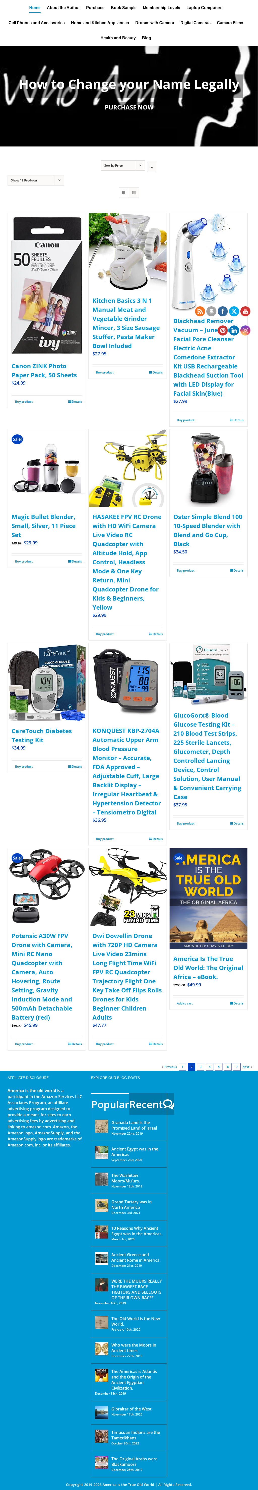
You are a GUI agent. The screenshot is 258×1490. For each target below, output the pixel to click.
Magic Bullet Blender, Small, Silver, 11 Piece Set (44, 525)
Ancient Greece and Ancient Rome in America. (135, 1257)
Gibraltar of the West (131, 1409)
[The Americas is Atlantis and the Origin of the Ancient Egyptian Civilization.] (101, 1375)
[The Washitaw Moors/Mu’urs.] (101, 1179)
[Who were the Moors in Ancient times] (101, 1348)
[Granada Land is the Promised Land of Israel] (101, 1126)
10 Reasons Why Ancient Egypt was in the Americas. (137, 1231)
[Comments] (168, 1104)
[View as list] (134, 193)
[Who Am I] (129, 96)
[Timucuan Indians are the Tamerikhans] (101, 1436)
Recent (146, 1104)
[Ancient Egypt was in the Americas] (101, 1152)
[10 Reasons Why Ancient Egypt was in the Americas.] (101, 1232)
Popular (110, 1104)
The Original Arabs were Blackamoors (134, 1461)
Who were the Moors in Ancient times (133, 1347)
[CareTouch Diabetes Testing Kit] (47, 682)
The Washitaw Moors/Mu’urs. (125, 1178)
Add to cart (185, 1003)
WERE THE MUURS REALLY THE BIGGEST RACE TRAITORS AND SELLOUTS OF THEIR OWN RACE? (136, 1289)
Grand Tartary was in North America (131, 1204)
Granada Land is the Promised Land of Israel (134, 1125)
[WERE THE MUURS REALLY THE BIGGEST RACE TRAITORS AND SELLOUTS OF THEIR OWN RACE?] (101, 1284)
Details (77, 401)
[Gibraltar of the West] (101, 1412)
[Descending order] (152, 167)
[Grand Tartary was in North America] (101, 1205)
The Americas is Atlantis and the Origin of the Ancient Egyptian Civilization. (134, 1380)
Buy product (24, 401)
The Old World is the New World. (135, 1321)
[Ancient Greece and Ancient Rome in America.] (101, 1258)
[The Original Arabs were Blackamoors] (101, 1462)
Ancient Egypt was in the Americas (134, 1151)
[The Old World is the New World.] (101, 1322)
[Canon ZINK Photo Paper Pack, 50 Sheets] (47, 284)
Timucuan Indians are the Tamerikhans (135, 1435)
